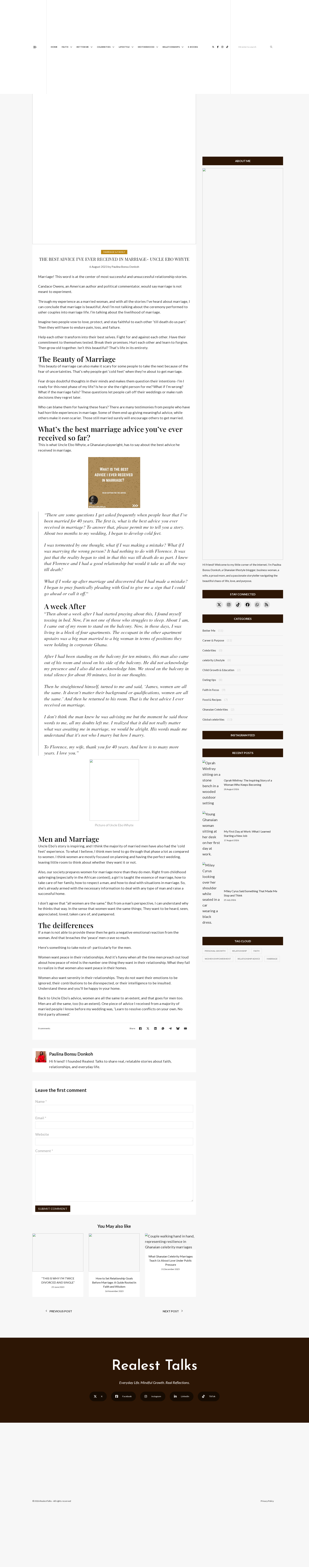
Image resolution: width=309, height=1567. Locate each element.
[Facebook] (140, 1028)
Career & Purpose (213, 640)
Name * (41, 1101)
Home (54, 47)
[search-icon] (271, 47)
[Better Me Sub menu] (91, 47)
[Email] (185, 1028)
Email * (40, 1118)
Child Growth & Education (218, 670)
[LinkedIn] (155, 1028)
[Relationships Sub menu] (183, 47)
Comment (44, 1151)
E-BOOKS (193, 47)
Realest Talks (154, 1366)
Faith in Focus (210, 689)
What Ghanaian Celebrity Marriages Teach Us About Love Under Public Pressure (170, 1260)
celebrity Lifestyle (213, 660)
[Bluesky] (178, 1028)
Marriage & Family (114, 252)
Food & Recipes (211, 699)
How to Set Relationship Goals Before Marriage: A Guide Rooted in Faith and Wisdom (114, 1282)
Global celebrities (213, 719)
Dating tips (209, 679)
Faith (65, 47)
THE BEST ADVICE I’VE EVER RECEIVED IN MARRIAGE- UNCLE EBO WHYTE (114, 259)
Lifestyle (124, 47)
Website (42, 1134)
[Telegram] (170, 1028)
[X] (148, 1028)
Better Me (83, 47)
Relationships (171, 47)
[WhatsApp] (163, 1028)
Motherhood (146, 47)
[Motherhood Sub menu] (157, 47)
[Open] (35, 47)
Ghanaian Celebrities (215, 709)
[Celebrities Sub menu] (113, 47)
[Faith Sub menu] (71, 47)
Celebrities (104, 47)
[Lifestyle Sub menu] (132, 47)
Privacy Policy (267, 1501)
